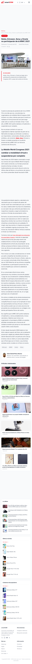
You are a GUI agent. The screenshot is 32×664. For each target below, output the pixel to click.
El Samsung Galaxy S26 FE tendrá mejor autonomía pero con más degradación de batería (17, 521)
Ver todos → (5, 542)
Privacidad (19, 646)
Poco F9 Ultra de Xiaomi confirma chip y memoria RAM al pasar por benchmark (17, 506)
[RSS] (24, 2)
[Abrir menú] (29, 2)
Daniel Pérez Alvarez (24, 44)
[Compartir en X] (7, 46)
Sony (21, 138)
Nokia (17, 138)
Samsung (3, 644)
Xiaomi (3, 648)
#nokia (16, 347)
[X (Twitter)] (17, 2)
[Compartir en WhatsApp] (9, 46)
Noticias (3, 30)
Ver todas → (4, 653)
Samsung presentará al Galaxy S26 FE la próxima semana (17, 515)
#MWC (10, 347)
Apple (2, 646)
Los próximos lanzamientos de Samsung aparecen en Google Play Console (17, 525)
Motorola (3, 651)
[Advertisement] (16, 95)
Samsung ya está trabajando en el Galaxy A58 (18, 510)
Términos (19, 648)
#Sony (21, 347)
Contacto (19, 644)
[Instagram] (19, 2)
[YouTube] (22, 2)
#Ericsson (4, 347)
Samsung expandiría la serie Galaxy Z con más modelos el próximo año (18, 530)
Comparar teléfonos (22, 630)
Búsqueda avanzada (22, 633)
